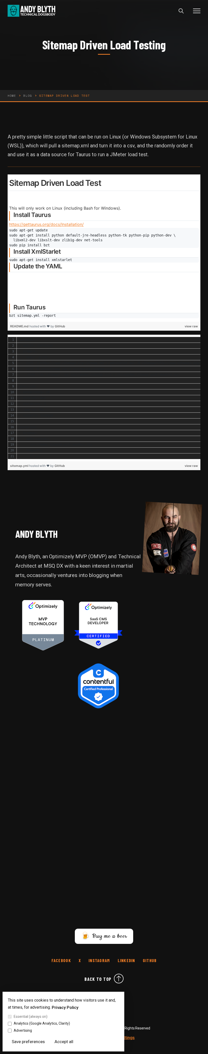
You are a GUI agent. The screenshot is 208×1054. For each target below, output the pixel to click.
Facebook (61, 960)
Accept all (64, 1041)
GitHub (60, 326)
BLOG (27, 96)
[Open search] (181, 11)
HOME (12, 96)
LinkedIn (126, 960)
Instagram (99, 960)
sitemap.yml (19, 466)
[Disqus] (104, 782)
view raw (191, 326)
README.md (19, 326)
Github (150, 960)
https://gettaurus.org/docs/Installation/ (46, 224)
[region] (104, 248)
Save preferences (28, 1041)
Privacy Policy (65, 1007)
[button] (196, 11)
